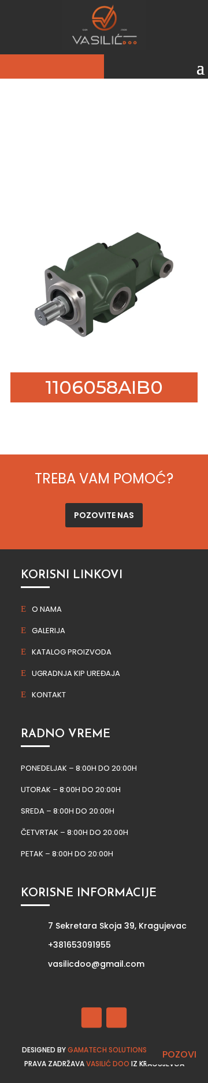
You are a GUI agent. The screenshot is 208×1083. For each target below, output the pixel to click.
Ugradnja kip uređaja (76, 673)
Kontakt (49, 694)
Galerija (48, 630)
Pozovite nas (104, 515)
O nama (47, 609)
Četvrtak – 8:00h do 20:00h (74, 832)
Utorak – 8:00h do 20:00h (71, 789)
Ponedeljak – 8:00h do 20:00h (79, 768)
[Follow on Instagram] (116, 1017)
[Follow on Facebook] (91, 1017)
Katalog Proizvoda (72, 651)
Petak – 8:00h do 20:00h (67, 853)
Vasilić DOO (107, 1064)
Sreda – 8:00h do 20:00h (67, 810)
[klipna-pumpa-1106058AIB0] (104, 352)
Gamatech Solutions (107, 1050)
